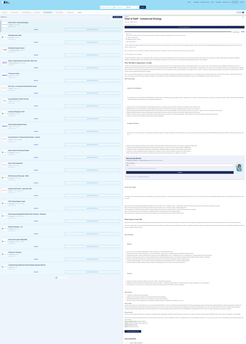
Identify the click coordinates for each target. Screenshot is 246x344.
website (229, 308)
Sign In (242, 2)
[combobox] (107, 7)
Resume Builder (205, 2)
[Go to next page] (69, 278)
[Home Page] (6, 2)
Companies (196, 2)
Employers (235, 2)
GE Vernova (11, 37)
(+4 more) (20, 139)
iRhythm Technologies (13, 62)
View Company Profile (130, 41)
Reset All (80, 12)
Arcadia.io (127, 305)
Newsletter (225, 2)
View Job (36, 29)
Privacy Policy (146, 176)
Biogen (10, 101)
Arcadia (10, 24)
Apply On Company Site (92, 29)
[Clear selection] (138, 7)
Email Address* (130, 163)
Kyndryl (10, 88)
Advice (212, 2)
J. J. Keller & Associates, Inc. (14, 50)
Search (142, 7)
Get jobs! (180, 172)
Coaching (218, 2)
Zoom (10, 75)
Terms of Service (140, 176)
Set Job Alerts (117, 17)
